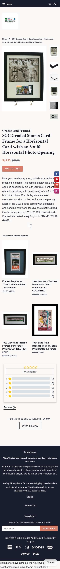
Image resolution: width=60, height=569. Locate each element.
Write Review (30, 426)
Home (4, 39)
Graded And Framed (33, 537)
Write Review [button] (30, 371)
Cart (55, 4)
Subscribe (48, 528)
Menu (9, 4)
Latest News (30, 452)
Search (30, 496)
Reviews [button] (10, 407)
